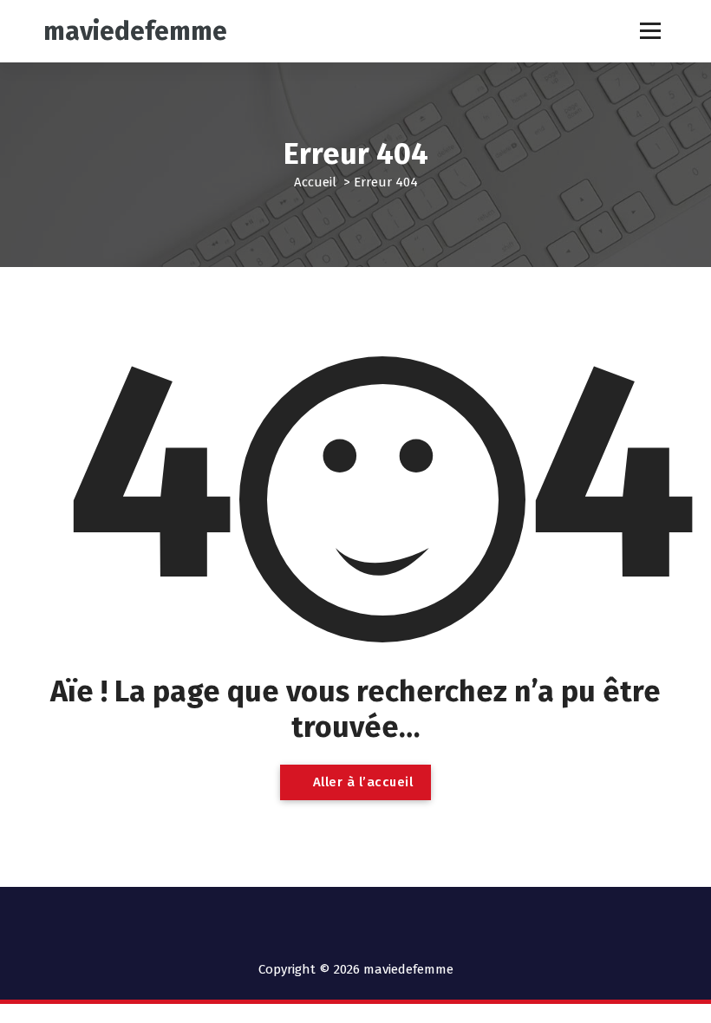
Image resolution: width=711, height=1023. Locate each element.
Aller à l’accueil (361, 782)
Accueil (315, 182)
